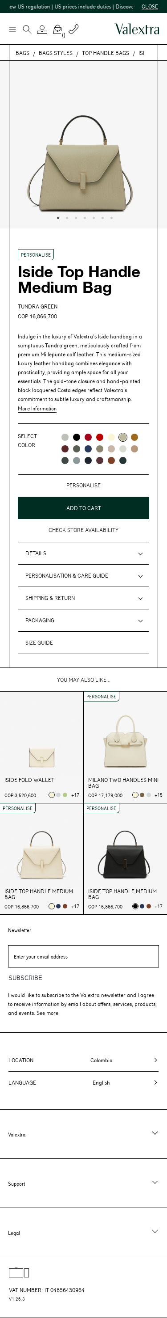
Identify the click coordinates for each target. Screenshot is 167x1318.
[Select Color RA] (99, 460)
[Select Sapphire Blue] (58, 906)
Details (35, 553)
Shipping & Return (50, 598)
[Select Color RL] (99, 437)
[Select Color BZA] (88, 448)
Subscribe (25, 978)
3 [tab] (74, 216)
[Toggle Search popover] (27, 30)
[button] (42, 29)
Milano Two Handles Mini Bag (123, 783)
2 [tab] (65, 216)
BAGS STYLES (56, 53)
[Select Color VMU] (76, 448)
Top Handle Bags (105, 53)
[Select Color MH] (134, 437)
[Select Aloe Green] (65, 795)
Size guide (39, 642)
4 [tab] (83, 216)
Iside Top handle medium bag (38, 894)
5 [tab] (92, 216)
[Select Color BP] (76, 460)
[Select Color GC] (65, 437)
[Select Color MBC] (134, 448)
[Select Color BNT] (88, 460)
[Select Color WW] (111, 437)
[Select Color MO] (99, 448)
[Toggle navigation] (12, 29)
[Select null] (58, 795)
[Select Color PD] (111, 448)
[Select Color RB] (65, 448)
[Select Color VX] (122, 460)
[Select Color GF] (65, 460)
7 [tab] (110, 216)
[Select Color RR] (88, 437)
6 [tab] (101, 216)
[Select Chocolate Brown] (65, 906)
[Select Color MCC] (111, 460)
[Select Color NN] (76, 437)
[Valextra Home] (136, 29)
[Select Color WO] (122, 448)
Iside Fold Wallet (29, 780)
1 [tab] (57, 216)
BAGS (22, 53)
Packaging (39, 620)
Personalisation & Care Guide (66, 575)
